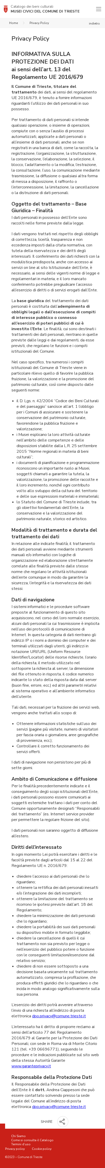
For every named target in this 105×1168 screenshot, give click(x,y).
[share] (63, 1122)
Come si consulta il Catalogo (32, 1140)
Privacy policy (15, 1149)
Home (13, 23)
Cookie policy (41, 1149)
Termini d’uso (21, 1144)
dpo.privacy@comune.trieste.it (59, 1016)
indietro (94, 23)
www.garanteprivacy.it (31, 1066)
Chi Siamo (18, 1136)
